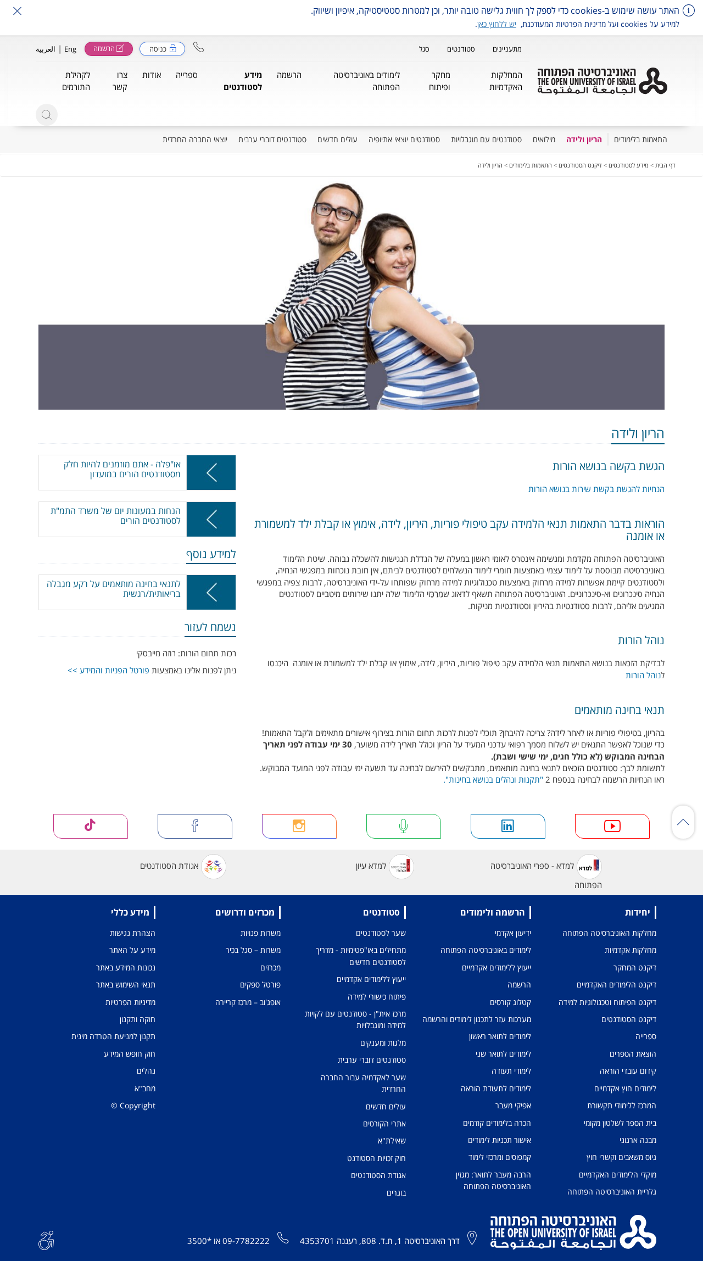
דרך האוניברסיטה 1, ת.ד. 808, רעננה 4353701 (380, 1240)
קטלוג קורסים (510, 1002)
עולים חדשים (386, 1106)
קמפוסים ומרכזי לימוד (499, 1157)
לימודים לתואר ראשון (500, 1036)
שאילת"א (392, 1140)
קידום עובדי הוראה (628, 1070)
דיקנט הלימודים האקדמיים (616, 984)
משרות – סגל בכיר (253, 950)
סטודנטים (461, 49)
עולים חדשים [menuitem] (337, 139)
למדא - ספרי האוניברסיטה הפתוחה (546, 875)
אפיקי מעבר (513, 1105)
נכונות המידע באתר (125, 967)
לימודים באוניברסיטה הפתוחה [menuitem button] (366, 80)
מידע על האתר (132, 950)
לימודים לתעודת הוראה (496, 1088)
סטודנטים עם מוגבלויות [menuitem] (486, 139)
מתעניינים (507, 49)
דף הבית (665, 165)
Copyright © (133, 1105)
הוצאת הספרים (633, 1053)
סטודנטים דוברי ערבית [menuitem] (272, 139)
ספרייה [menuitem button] (187, 74)
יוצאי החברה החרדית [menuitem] (195, 139)
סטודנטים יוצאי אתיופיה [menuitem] (404, 139)
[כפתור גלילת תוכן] (683, 822)
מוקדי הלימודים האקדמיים (617, 1174)
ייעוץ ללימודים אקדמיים (496, 967)
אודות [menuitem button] (151, 74)
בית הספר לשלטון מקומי (620, 1123)
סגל (424, 49)
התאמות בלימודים (530, 165)
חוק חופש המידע (129, 1053)
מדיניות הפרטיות (130, 1002)
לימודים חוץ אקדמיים (625, 1088)
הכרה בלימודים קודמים (497, 1123)
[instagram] (299, 826)
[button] (198, 47)
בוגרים (396, 1192)
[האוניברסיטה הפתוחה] (602, 81)
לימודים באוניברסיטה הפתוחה (485, 950)
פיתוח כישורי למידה (377, 996)
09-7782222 (246, 1240)
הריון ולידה (490, 165)
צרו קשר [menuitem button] (120, 80)
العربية (45, 49)
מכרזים (270, 967)
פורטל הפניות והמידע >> (108, 670)
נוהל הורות (643, 674)
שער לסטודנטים (381, 933)
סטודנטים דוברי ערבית (372, 1059)
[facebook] (195, 826)
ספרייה (645, 1036)
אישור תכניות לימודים (499, 1140)
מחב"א (145, 1088)
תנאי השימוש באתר (125, 984)
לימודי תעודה (511, 1070)
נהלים (146, 1070)
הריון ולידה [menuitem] (584, 139)
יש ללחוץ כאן (496, 24)
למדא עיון (371, 865)
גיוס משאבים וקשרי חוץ (621, 1157)
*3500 (199, 1240)
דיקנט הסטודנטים (580, 165)
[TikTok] (91, 826)
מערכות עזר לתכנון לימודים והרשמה (476, 1019)
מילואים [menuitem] (544, 139)
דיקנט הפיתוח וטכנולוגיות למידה (607, 1002)
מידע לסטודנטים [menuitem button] (243, 80)
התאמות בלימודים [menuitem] (640, 139)
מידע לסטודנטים (629, 165)
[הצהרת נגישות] (46, 1239)
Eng (70, 49)
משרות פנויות (261, 933)
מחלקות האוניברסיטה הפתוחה (609, 933)
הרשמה (519, 984)
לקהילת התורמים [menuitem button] (76, 80)
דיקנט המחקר (634, 967)
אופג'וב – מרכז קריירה (248, 1002)
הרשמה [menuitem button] (289, 74)
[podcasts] (404, 826)
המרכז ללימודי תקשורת (621, 1105)
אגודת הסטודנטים (169, 865)
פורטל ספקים (260, 984)
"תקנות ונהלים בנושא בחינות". (493, 779)
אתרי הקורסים (384, 1123)
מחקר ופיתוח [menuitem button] (439, 80)
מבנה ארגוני (638, 1140)
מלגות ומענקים (383, 1042)
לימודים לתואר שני (503, 1053)
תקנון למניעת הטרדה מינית (113, 1036)
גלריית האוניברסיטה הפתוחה (611, 1191)
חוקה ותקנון (137, 1019)
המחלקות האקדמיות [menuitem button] (505, 80)
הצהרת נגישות (132, 933)
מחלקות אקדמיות (630, 950)
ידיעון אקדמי (513, 933)
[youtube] (612, 826)
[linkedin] (508, 826)
